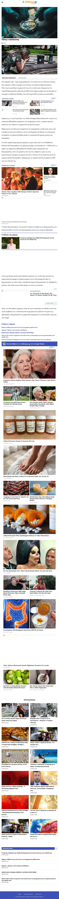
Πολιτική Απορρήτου (28, 894)
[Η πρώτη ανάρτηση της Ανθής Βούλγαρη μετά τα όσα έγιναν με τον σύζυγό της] (10, 243)
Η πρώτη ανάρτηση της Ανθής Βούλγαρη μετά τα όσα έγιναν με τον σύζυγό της (37, 238)
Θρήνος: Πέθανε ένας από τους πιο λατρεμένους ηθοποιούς (19, 327)
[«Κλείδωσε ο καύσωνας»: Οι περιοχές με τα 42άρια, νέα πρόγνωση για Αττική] (43, 756)
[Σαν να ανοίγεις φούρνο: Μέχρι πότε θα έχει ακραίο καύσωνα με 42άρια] (15, 710)
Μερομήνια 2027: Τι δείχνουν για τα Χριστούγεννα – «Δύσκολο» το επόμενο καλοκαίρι (41, 720)
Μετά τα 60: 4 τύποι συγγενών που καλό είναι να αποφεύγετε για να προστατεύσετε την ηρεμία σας (28, 336)
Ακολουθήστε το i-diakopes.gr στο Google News (25, 344)
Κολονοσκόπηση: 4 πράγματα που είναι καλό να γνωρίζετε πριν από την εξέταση (26, 339)
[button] (29, 22)
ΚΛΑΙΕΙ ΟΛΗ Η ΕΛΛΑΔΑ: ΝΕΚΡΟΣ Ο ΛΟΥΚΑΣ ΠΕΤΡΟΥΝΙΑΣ (18, 332)
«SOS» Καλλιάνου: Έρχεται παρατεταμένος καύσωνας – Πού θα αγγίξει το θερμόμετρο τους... (42, 788)
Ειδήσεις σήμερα (8, 324)
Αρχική (19, 894)
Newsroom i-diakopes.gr (9, 78)
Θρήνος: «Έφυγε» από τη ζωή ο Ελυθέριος (14, 330)
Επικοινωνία (38, 894)
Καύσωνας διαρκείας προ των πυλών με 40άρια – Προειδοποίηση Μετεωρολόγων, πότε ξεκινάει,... (15, 812)
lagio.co (41, 896)
